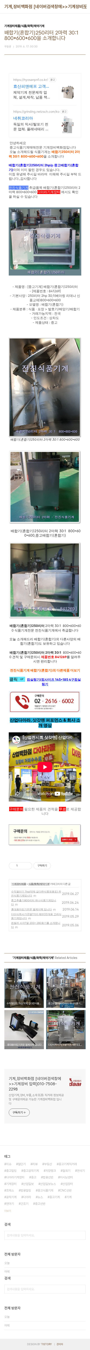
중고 (33, 1177)
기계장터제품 (19, 883)
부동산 (48, 1164)
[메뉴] (85, 6)
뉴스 (40, 1197)
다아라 (27, 1197)
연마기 (10, 1203)
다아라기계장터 (15, 1177)
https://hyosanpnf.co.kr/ (30, 80)
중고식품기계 (45, 1190)
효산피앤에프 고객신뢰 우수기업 (31, 86)
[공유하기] (21, 865)
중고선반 (40, 1203)
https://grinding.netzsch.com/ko (36, 111)
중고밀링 (11, 1170)
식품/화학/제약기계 (38, 883)
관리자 (60, 1344)
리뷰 (35, 1164)
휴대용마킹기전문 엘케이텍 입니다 (31, 909)
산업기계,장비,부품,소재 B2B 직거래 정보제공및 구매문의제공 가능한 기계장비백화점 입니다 (36, 1099)
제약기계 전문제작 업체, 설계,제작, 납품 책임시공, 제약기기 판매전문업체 (30, 95)
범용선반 (48, 1177)
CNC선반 (66, 1190)
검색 (81, 1235)
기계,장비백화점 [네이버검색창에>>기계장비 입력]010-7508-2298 (35, 1083)
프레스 (10, 1190)
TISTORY (46, 1344)
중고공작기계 (31, 1170)
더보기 (7, 1210)
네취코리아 (23, 118)
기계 (69, 1197)
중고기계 (54, 1197)
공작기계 (11, 1197)
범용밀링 (26, 1190)
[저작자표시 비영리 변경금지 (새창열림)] (57, 865)
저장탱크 (50, 1170)
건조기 (24, 1203)
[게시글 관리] (27, 865)
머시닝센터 (66, 1177)
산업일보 (28, 1184)
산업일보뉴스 (48, 1184)
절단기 (22, 1164)
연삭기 (81, 1170)
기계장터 (11, 1184)
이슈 (8, 1164)
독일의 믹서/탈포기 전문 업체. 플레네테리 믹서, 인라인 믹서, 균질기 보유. (31, 126)
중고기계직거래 (68, 1164)
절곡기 (66, 1170)
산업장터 (67, 1184)
